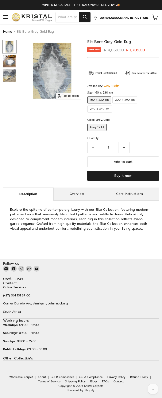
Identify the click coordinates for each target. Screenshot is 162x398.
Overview (77, 194)
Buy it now (123, 175)
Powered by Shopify (81, 390)
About (42, 377)
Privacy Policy (116, 377)
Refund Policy (139, 377)
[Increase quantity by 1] (124, 147)
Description (28, 194)
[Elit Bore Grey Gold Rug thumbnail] (9, 47)
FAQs (105, 381)
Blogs (93, 381)
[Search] (84, 17)
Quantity (93, 138)
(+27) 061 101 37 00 (16, 295)
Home (7, 32)
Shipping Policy (75, 381)
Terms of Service (49, 381)
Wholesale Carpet (21, 377)
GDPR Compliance (62, 377)
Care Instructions (129, 194)
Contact (118, 381)
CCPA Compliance (91, 377)
